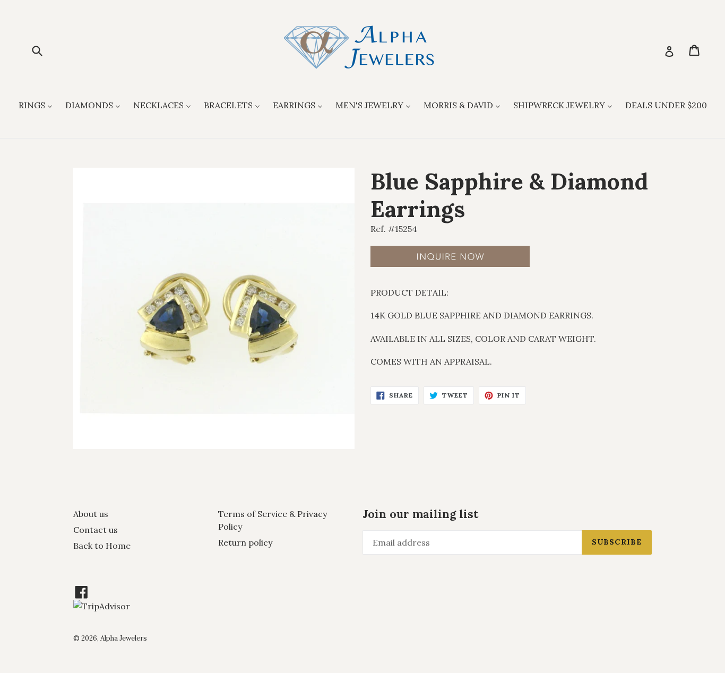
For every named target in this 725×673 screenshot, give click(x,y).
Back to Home (102, 545)
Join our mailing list (420, 514)
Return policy (245, 542)
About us (90, 513)
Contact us (95, 529)
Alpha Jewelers (123, 638)
